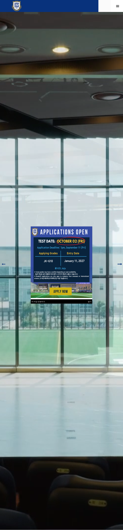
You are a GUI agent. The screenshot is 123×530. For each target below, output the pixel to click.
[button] (117, 6)
